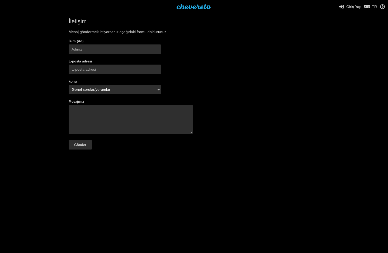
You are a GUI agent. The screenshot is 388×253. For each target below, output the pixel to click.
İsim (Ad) (76, 41)
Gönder (80, 145)
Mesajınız (76, 101)
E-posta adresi (80, 61)
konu (73, 81)
